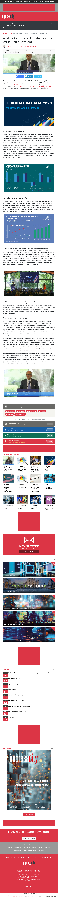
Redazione (29, 857)
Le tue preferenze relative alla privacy (35, 896)
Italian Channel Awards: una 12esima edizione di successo (49, 507)
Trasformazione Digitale (9, 23)
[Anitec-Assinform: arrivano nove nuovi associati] (49, 460)
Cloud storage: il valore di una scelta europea (8, 507)
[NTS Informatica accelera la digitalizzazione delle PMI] (49, 479)
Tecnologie (25, 23)
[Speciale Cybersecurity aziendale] (29, 618)
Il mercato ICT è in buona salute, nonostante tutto (22, 486)
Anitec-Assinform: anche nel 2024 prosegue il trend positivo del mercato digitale (22, 469)
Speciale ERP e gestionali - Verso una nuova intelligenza (20, 608)
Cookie (26, 886)
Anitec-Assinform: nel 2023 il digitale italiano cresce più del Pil (35, 469)
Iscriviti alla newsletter (29, 838)
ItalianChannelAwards (30, 850)
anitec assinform (21, 414)
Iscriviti (50, 424)
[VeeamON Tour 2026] (29, 585)
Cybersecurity (34, 23)
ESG (4, 25)
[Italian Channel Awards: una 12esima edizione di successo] (49, 500)
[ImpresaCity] (8, 16)
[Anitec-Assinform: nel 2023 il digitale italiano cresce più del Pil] (35, 460)
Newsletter (7, 27)
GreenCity (47, 847)
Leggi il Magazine (29, 814)
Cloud (18, 23)
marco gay (10, 414)
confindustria (11, 411)
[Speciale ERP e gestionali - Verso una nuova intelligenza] (29, 602)
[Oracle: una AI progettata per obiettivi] (35, 500)
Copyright (37, 857)
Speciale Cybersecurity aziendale (13, 624)
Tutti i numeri (51, 748)
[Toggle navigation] (54, 16)
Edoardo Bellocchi (10, 46)
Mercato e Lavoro (11, 25)
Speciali (13, 857)
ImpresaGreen (18, 850)
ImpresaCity (27, 1)
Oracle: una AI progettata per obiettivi (35, 507)
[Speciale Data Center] (29, 569)
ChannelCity (18, 1)
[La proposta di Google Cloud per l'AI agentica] (22, 500)
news (11, 33)
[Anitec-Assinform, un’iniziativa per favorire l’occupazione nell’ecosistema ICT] (8, 479)
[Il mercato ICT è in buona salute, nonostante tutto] (22, 479)
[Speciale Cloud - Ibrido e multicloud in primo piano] (29, 634)
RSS (51, 857)
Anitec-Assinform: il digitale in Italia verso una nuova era (8, 468)
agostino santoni (32, 411)
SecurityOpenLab (38, 1)
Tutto (53, 669)
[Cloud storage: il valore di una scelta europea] (8, 500)
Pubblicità (45, 857)
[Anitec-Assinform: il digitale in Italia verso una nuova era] (8, 460)
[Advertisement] (30, 823)
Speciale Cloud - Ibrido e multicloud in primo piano (18, 641)
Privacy (32, 886)
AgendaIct (41, 850)
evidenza (43, 411)
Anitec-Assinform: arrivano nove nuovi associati (49, 468)
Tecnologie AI (43, 23)
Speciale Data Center (10, 575)
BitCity (10, 847)
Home (6, 33)
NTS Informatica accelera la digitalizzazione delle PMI (48, 487)
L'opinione (21, 25)
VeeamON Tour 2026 (10, 592)
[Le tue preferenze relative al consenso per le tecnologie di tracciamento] (50, 896)
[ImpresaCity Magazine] (29, 780)
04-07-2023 (20, 46)
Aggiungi (50, 429)
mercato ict (21, 411)
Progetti (51, 23)
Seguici (50, 435)
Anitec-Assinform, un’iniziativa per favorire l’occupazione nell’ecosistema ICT (8, 488)
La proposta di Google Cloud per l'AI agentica (22, 507)
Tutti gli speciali (50, 559)
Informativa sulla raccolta (14, 896)
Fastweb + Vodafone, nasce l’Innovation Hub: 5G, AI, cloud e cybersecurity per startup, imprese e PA (35, 489)
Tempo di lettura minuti (31, 46)
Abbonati (50, 441)
